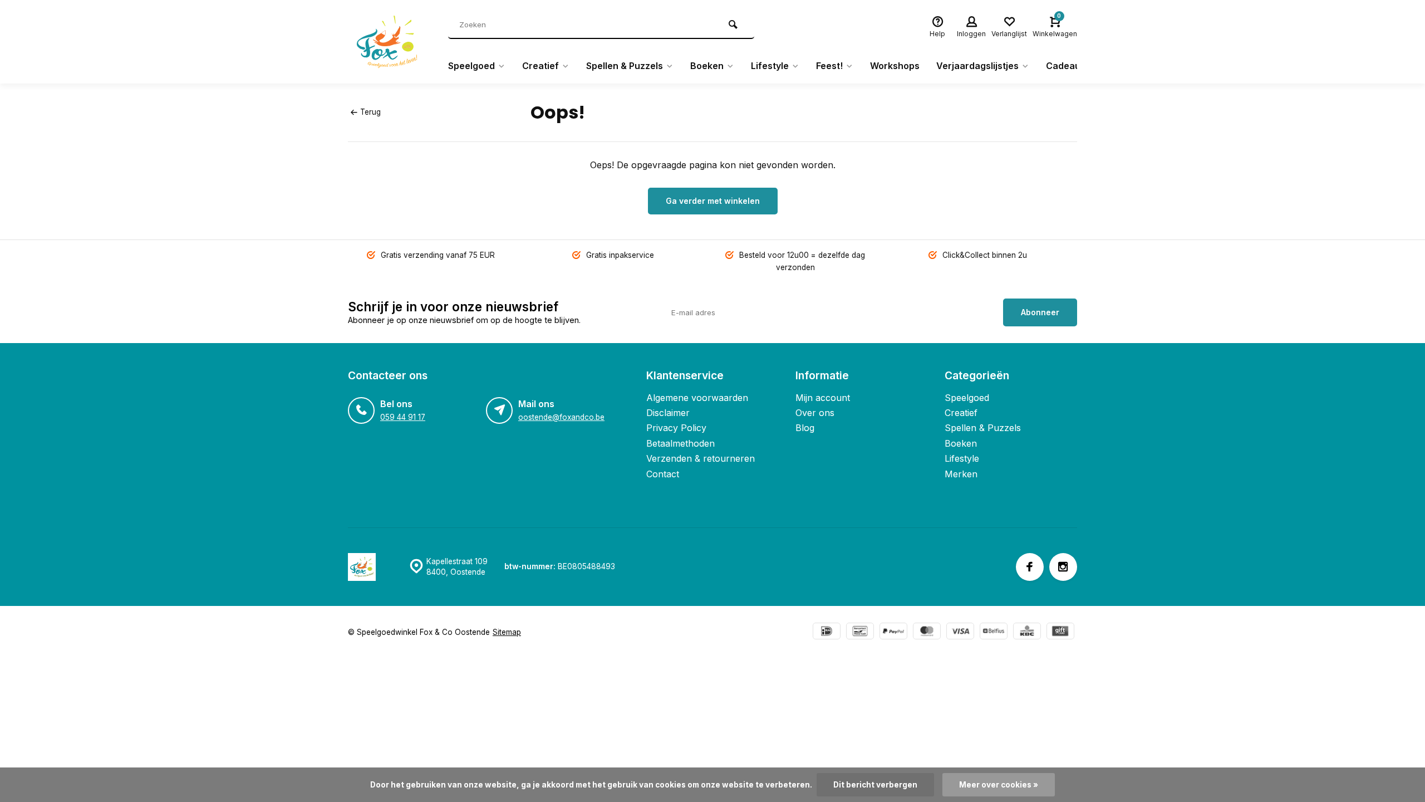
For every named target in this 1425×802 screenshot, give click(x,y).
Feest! (829, 65)
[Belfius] (994, 632)
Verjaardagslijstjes (977, 65)
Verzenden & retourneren (700, 458)
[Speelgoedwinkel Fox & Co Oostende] (389, 42)
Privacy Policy (676, 427)
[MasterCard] (927, 632)
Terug (370, 111)
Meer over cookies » (998, 784)
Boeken (707, 65)
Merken (961, 474)
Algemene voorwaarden (697, 397)
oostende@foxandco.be (561, 417)
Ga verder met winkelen (713, 201)
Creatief (540, 65)
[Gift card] (1060, 632)
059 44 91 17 (402, 417)
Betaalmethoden (680, 443)
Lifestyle (770, 65)
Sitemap (507, 632)
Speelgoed (471, 65)
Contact (662, 474)
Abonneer (1040, 312)
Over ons (814, 412)
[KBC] (1027, 632)
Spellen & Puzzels (624, 65)
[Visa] (960, 632)
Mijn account (822, 397)
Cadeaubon (1071, 65)
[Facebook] (1030, 567)
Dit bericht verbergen (875, 784)
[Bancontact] (860, 632)
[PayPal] (893, 632)
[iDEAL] (827, 632)
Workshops (895, 65)
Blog (804, 427)
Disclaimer (668, 412)
